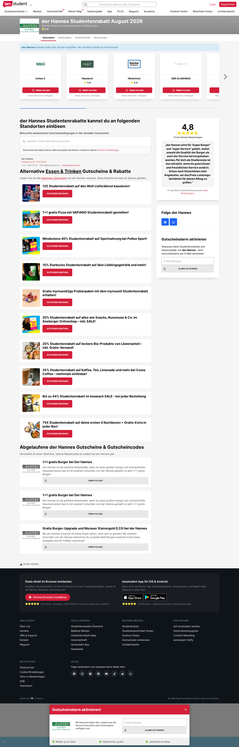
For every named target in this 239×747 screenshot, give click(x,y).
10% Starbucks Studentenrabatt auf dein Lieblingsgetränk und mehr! (94, 265)
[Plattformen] (31, 5)
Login (212, 4)
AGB (22, 681)
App (109, 11)
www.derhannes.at (71, 165)
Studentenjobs (130, 626)
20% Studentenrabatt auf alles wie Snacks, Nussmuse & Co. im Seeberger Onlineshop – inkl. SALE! (90, 319)
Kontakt (24, 639)
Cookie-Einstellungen (108, 150)
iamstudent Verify (183, 639)
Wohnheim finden (202, 11)
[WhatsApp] (130, 673)
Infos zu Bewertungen (32, 676)
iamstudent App (80, 644)
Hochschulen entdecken (136, 639)
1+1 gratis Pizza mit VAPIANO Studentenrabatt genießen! (86, 212)
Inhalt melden (31, 563)
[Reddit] (122, 673)
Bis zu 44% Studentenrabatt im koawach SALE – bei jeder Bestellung (94, 396)
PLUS (120, 11)
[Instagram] (82, 673)
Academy (149, 11)
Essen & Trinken (63, 171)
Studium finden (179, 11)
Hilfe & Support (28, 635)
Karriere (24, 630)
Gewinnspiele (94, 11)
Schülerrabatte (226, 11)
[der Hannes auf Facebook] (165, 222)
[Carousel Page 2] (119, 108)
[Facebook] (74, 673)
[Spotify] (90, 673)
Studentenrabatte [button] (14, 11)
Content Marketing (184, 635)
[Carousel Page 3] (186, 108)
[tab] (48, 37)
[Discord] (106, 673)
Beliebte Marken (80, 630)
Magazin (134, 11)
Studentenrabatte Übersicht (87, 626)
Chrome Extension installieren (50, 597)
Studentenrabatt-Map (83, 635)
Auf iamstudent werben (186, 626)
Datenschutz (27, 667)
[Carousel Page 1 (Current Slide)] (53, 108)
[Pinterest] (98, 673)
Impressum (26, 685)
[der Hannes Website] (174, 222)
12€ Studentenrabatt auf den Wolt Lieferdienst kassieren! (86, 186)
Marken (37, 11)
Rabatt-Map (75, 11)
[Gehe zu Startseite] (15, 4)
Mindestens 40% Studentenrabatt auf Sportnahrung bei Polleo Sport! (95, 238)
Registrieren (228, 4)
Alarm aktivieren (187, 268)
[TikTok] (114, 673)
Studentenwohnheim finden (137, 630)
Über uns (25, 626)
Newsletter (77, 649)
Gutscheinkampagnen (185, 630)
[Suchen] (86, 4)
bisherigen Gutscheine (53, 178)
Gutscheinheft (55, 11)
